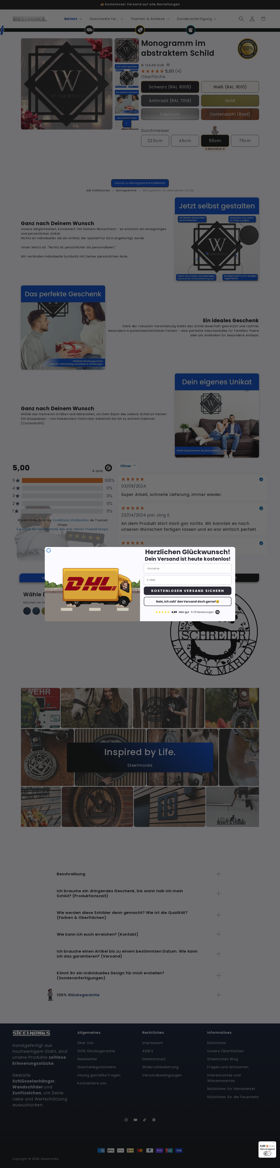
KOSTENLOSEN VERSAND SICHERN (187, 590)
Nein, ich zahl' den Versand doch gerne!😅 (187, 602)
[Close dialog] (48, 550)
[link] (187, 612)
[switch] (267, 1153)
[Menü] (274, 1143)
